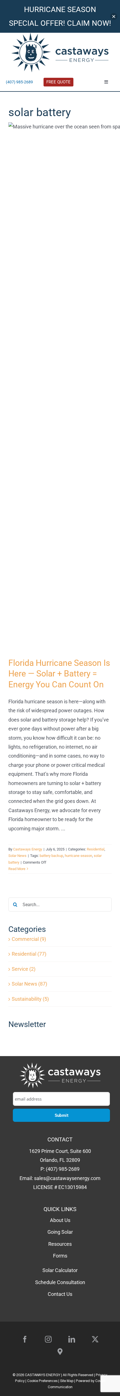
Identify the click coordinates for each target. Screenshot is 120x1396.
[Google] (60, 1351)
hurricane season (78, 856)
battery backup (51, 856)
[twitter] (95, 1339)
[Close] (113, 16)
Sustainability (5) (30, 999)
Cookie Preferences (42, 1381)
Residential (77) (29, 954)
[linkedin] (71, 1339)
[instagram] (48, 1339)
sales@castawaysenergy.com (67, 1178)
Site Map (66, 1381)
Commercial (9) (29, 939)
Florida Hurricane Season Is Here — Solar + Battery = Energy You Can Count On (59, 674)
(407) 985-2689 (19, 82)
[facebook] (24, 1339)
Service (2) (23, 969)
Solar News (17, 856)
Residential (95, 849)
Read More (16, 869)
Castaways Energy (27, 849)
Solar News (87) (29, 984)
